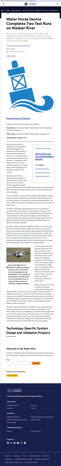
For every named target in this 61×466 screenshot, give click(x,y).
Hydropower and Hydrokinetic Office (18, 46)
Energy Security (12, 375)
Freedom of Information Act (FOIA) (17, 419)
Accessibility (16, 456)
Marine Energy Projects (42, 172)
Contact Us (10, 408)
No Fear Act (46, 456)
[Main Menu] (3, 4)
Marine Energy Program (18, 118)
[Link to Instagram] (11, 443)
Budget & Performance (13, 417)
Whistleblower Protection (42, 459)
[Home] (30, 5)
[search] (57, 4)
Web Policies (8, 459)
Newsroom (34, 405)
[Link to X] (21, 443)
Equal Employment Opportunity (13, 462)
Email (8, 360)
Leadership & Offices (13, 405)
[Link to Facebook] (8, 443)
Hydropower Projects (42, 169)
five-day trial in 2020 (44, 229)
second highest (48, 262)
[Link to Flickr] (25, 443)
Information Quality (34, 456)
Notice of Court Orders (31, 462)
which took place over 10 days (20, 233)
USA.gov (9, 431)
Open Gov (8, 456)
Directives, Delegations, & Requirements (42, 417)
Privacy (25, 456)
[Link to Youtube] (18, 443)
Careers (33, 408)
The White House (36, 431)
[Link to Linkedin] (14, 443)
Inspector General (36, 419)
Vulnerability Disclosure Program (24, 459)
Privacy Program (11, 422)
